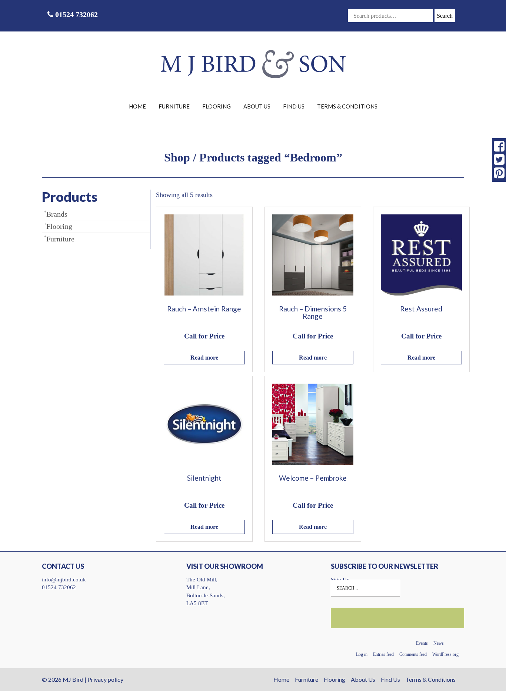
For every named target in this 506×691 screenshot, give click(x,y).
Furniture (174, 106)
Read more (204, 357)
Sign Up (340, 579)
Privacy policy (105, 679)
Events (422, 643)
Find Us (293, 106)
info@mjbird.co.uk (64, 579)
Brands (56, 214)
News (438, 643)
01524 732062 (75, 14)
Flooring (216, 106)
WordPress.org (445, 654)
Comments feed (413, 654)
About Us (256, 106)
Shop (177, 157)
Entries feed (383, 654)
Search (445, 16)
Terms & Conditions (347, 106)
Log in (361, 654)
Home (137, 106)
